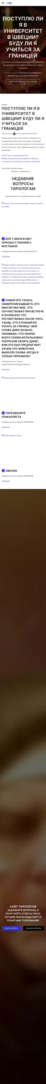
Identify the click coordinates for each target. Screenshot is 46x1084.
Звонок (11, 471)
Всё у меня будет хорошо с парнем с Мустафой (17, 242)
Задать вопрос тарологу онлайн (23, 82)
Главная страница (11, 73)
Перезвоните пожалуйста (14, 415)
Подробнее (6, 257)
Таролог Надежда (21, 133)
